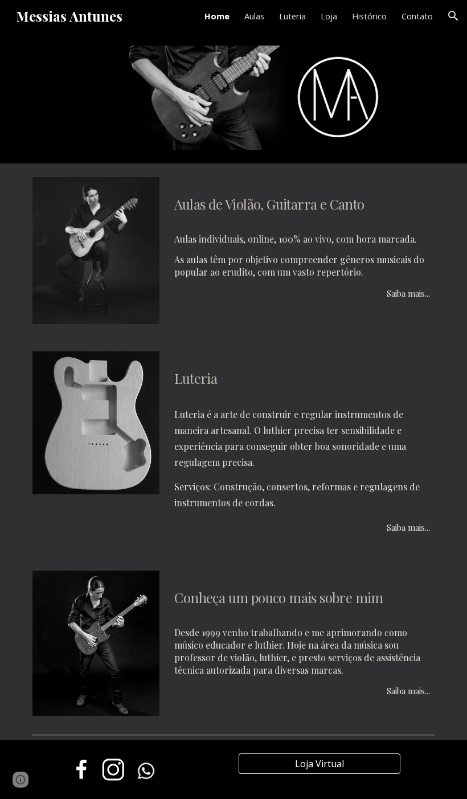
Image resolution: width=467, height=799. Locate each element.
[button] (453, 16)
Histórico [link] (369, 16)
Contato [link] (417, 16)
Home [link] (217, 16)
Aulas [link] (254, 16)
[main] (302, 201)
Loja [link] (329, 16)
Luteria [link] (292, 16)
